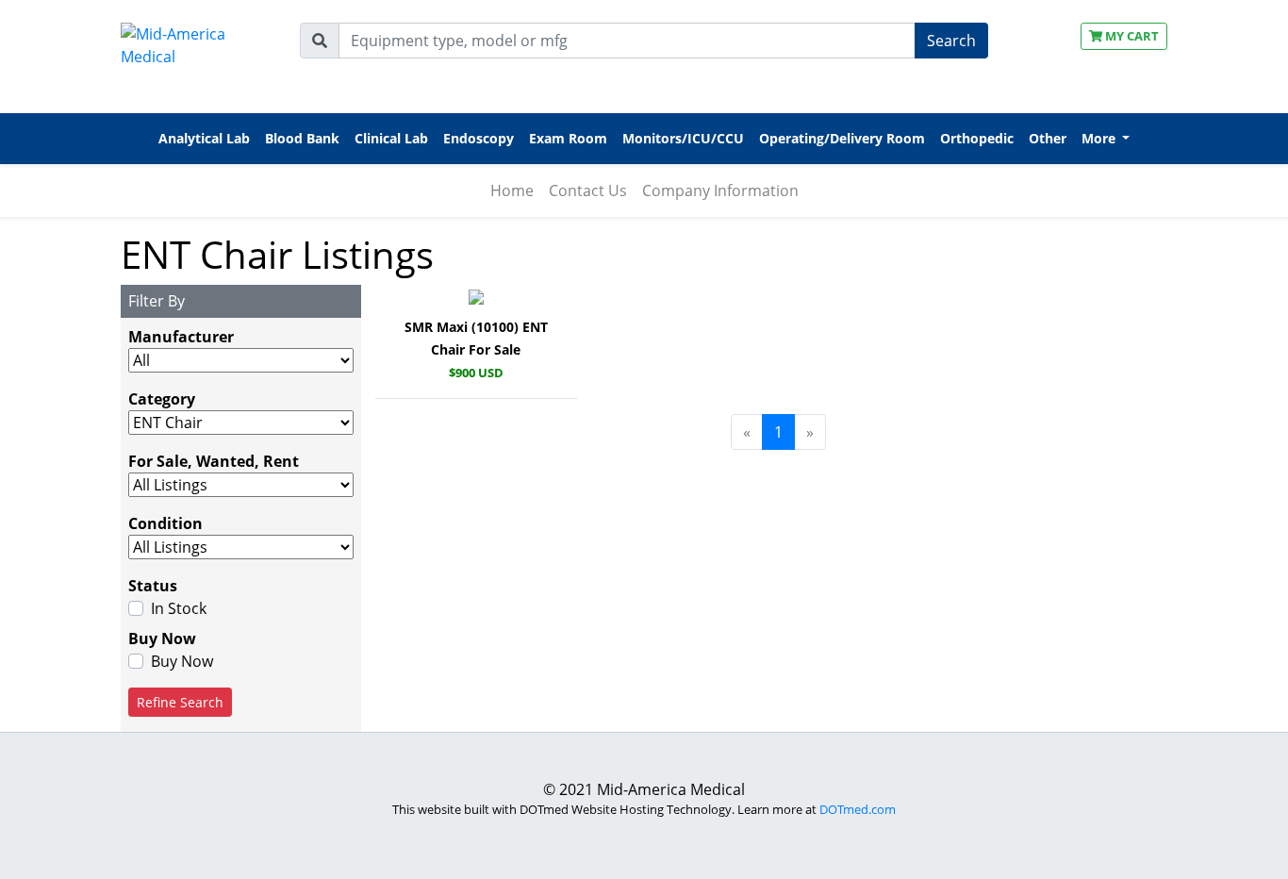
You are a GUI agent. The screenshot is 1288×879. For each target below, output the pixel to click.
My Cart (1130, 35)
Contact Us (588, 190)
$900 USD (476, 372)
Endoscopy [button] (478, 138)
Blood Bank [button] (302, 138)
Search (951, 40)
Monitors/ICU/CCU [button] (683, 138)
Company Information (720, 190)
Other (1047, 138)
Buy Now (182, 661)
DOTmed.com (857, 809)
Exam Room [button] (568, 138)
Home (512, 190)
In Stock (178, 608)
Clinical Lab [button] (391, 138)
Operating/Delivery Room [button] (842, 138)
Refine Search (180, 702)
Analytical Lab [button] (204, 138)
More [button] (1100, 138)
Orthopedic (977, 138)
